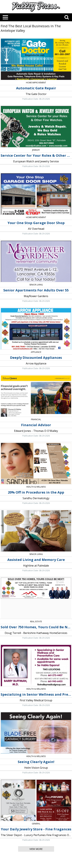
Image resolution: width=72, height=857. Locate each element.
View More (36, 849)
